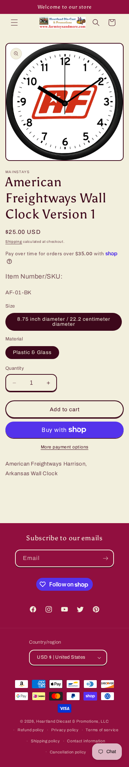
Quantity (14, 368)
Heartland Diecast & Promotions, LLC (72, 721)
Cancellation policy (68, 752)
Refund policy (31, 730)
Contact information (86, 741)
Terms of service (102, 730)
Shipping (13, 242)
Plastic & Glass (32, 352)
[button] (14, 22)
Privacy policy (65, 730)
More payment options (65, 446)
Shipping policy (45, 741)
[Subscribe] (105, 558)
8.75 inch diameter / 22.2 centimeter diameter (63, 321)
